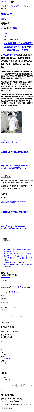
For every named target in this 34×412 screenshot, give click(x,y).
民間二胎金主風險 (9, 55)
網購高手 (6, 14)
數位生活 (15, 28)
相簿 (5, 31)
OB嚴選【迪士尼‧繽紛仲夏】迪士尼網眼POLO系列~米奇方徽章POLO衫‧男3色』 (18, 46)
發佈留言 (3, 310)
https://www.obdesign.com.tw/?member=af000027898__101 (15, 167)
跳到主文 (4, 19)
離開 (10, 408)
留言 (20, 287)
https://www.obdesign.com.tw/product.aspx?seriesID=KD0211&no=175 (13, 141)
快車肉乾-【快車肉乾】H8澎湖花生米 (16, 262)
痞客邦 (17, 287)
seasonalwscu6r (5, 277)
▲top (2, 295)
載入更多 (3, 299)
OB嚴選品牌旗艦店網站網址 (14, 152)
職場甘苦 (15, 292)
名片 (5, 36)
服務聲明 (19, 387)
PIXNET (8, 385)
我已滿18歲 (4, 408)
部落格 (6, 34)
